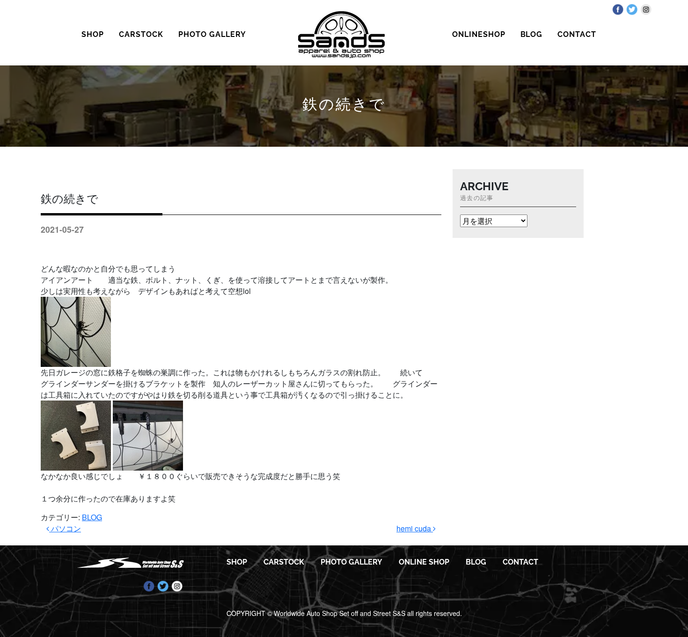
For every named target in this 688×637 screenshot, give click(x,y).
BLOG (531, 34)
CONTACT (576, 34)
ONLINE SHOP (424, 562)
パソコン (65, 528)
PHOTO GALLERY (212, 34)
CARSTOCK (141, 34)
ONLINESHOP (478, 34)
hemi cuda (414, 528)
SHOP (92, 34)
